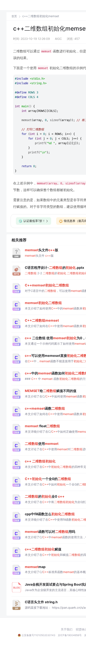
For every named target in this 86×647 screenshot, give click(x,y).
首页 (14, 16)
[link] (14, 16)
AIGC (58, 38)
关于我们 (66, 629)
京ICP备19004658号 (70, 635)
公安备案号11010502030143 (38, 635)
